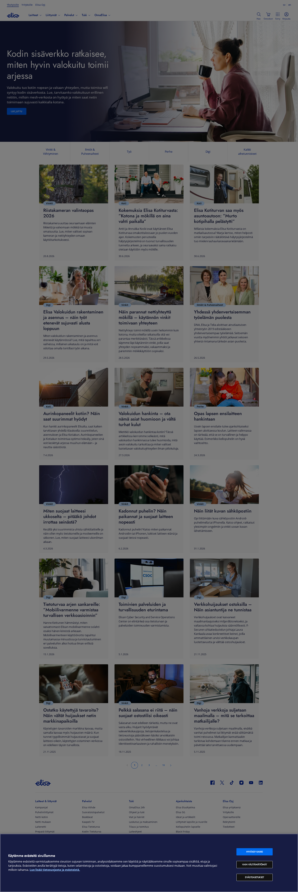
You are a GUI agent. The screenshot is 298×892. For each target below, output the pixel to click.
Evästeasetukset (254, 877)
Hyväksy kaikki (254, 851)
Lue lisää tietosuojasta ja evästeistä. (55, 870)
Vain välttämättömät (254, 864)
